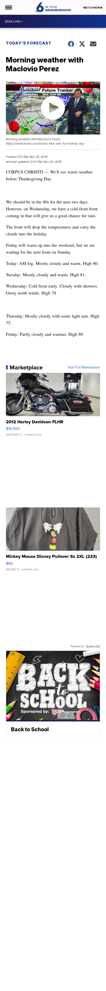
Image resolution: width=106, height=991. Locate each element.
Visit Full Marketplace (84, 367)
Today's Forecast (29, 43)
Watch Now (91, 7)
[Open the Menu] (8, 7)
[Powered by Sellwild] (93, 646)
